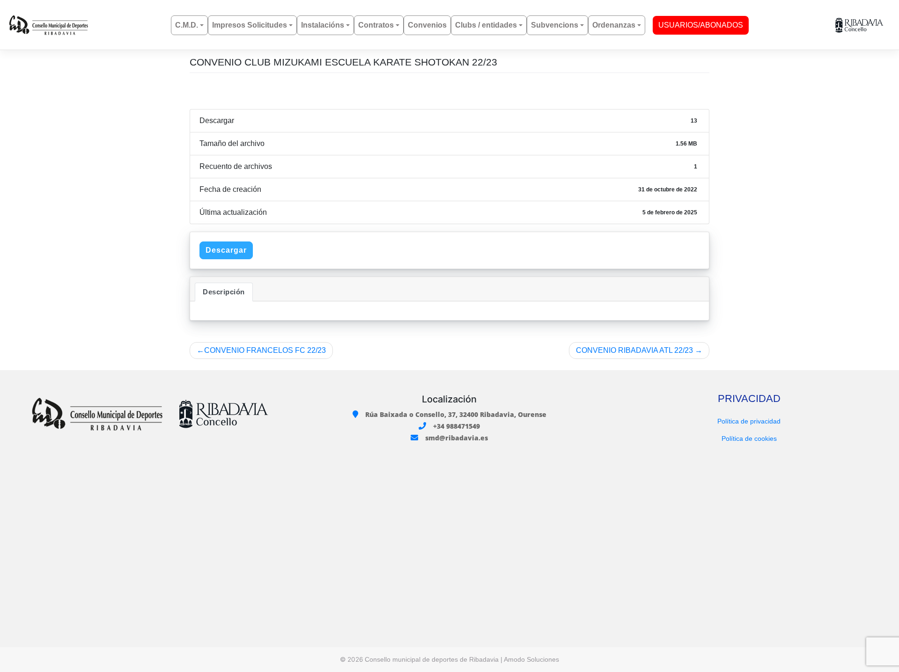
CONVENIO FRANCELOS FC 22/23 (265, 350)
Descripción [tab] (224, 292)
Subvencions (554, 25)
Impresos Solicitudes (249, 25)
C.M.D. (186, 25)
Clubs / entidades (486, 25)
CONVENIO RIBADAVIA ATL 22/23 (634, 350)
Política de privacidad (749, 421)
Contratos (376, 25)
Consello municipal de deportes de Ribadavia (432, 659)
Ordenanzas (613, 25)
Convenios (427, 25)
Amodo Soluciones (531, 659)
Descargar (226, 250)
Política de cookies (749, 438)
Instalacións (322, 25)
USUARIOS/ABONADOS (700, 25)
